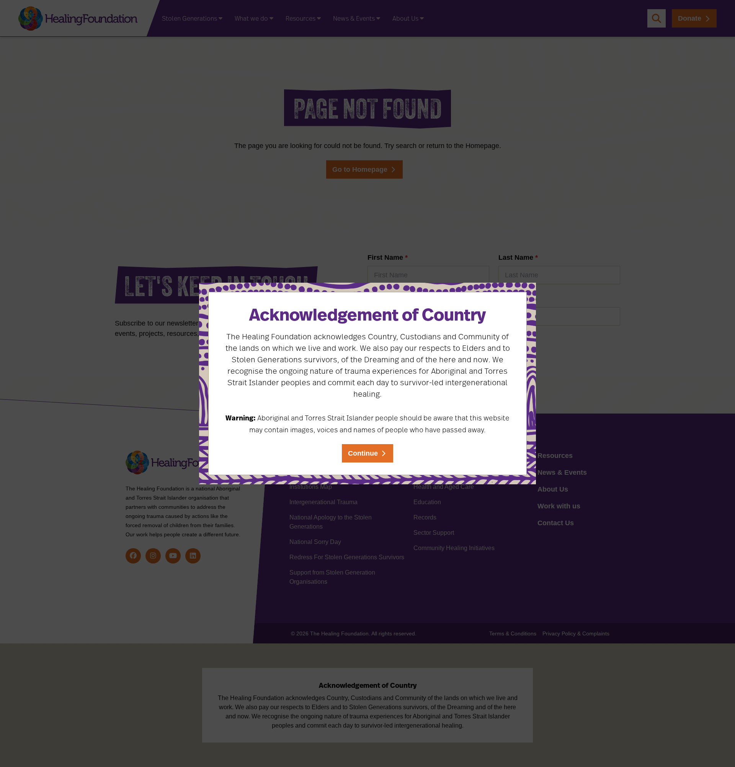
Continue (363, 453)
